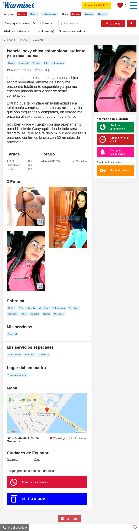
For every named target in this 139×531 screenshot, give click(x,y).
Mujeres (76, 14)
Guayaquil (12, 459)
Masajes (33, 14)
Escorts (21, 14)
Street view (78, 438)
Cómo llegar (58, 438)
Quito (37, 459)
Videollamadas (49, 14)
